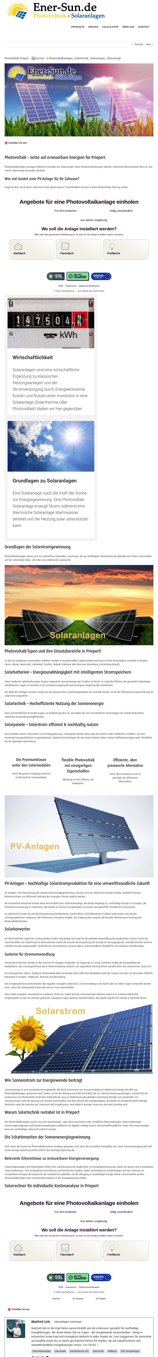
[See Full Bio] (98, 1327)
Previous (139, 44)
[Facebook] (33, 1339)
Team (84, 1353)
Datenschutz (101, 1353)
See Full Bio (89, 1326)
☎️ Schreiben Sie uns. (19, 1291)
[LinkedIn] (47, 1339)
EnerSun (56, 1280)
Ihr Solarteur (78, 1280)
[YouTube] (42, 1339)
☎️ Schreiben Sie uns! (16, 143)
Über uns (77, 1353)
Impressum (91, 1353)
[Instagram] (38, 1339)
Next (148, 44)
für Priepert (101, 1280)
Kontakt (110, 1353)
